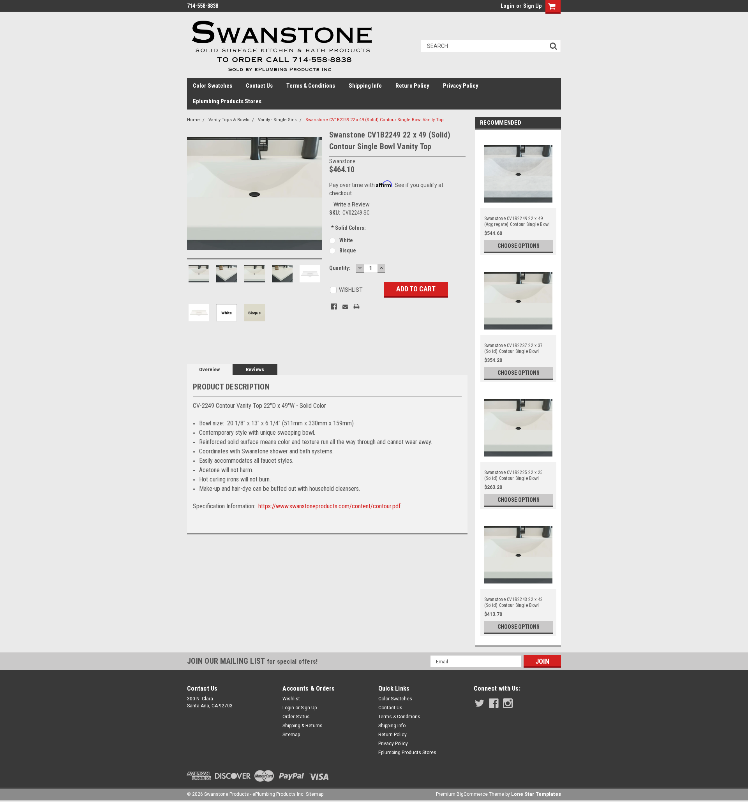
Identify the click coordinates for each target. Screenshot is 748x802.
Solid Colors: (348, 228)
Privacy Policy (460, 85)
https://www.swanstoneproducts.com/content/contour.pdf (328, 506)
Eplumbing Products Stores (227, 101)
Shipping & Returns (302, 725)
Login (507, 6)
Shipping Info (365, 85)
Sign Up (532, 6)
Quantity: (339, 268)
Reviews (255, 369)
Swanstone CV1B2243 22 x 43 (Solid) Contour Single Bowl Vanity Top (513, 602)
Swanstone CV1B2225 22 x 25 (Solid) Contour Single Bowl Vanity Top (513, 475)
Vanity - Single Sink (277, 119)
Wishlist (291, 699)
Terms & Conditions (310, 85)
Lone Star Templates (536, 794)
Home (193, 119)
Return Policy (412, 85)
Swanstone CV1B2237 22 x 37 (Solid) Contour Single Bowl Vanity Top (513, 348)
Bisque (347, 250)
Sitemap (291, 734)
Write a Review (351, 204)
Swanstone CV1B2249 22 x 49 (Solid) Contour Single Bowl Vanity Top (374, 119)
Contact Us (259, 85)
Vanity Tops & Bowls (228, 119)
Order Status (296, 716)
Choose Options (518, 246)
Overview (209, 369)
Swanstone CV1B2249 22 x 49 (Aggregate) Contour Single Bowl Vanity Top (517, 221)
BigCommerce (472, 794)
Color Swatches (212, 85)
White (346, 240)
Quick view (518, 203)
